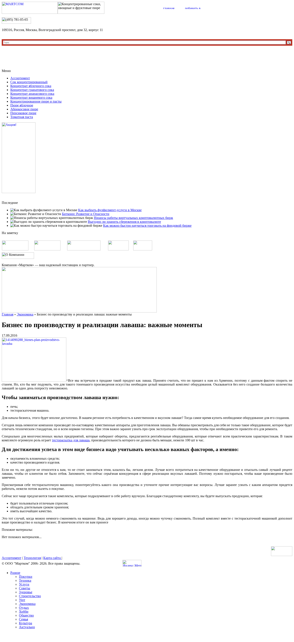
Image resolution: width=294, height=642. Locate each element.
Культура (25, 623)
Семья (23, 619)
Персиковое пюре (23, 113)
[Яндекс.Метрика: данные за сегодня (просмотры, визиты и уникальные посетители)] (131, 563)
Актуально (27, 627)
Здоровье (25, 592)
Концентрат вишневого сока (31, 97)
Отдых (24, 607)
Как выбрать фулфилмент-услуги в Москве (110, 210)
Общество (26, 615)
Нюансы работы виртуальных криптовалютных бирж (133, 218)
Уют (22, 600)
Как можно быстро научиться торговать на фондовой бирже (147, 225)
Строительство (30, 596)
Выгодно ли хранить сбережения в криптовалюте (124, 221)
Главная (7, 314)
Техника (25, 580)
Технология (32, 558)
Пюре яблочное (21, 105)
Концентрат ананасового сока (32, 93)
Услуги (24, 584)
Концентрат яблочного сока (30, 86)
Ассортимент (20, 78)
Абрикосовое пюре (24, 109)
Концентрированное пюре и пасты (36, 101)
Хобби (23, 611)
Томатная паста (21, 117)
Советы (24, 588)
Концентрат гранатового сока (32, 90)
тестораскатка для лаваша (71, 440)
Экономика (25, 314)
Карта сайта (52, 558)
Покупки (25, 576)
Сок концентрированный (29, 82)
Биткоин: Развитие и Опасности (85, 214)
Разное (15, 573)
